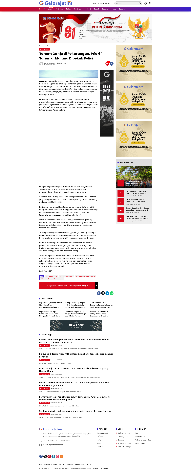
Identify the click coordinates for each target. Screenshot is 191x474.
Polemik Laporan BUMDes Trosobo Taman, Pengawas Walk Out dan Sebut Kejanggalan (137, 217)
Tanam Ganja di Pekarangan (52, 279)
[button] (140, 3)
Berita (99, 440)
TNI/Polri (100, 436)
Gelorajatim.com (124, 433)
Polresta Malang (68, 276)
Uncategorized (44, 49)
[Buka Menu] (150, 3)
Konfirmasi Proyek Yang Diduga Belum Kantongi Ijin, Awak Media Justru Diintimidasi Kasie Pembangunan (75, 314)
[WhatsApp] (112, 293)
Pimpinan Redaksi (49, 63)
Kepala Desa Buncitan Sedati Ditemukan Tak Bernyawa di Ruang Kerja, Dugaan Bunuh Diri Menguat (137, 209)
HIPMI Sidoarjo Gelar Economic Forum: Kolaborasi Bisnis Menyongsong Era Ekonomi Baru (101, 305)
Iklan (136, 433)
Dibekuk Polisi (52, 276)
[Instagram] (57, 456)
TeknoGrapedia (101, 468)
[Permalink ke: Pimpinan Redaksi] (41, 64)
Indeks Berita (140, 436)
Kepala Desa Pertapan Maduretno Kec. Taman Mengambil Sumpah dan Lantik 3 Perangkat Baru (49, 314)
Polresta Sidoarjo (124, 443)
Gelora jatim (123, 436)
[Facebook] (99, 293)
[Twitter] (103, 293)
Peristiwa (100, 447)
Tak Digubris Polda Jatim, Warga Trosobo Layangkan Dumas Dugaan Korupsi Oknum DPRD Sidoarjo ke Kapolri (137, 192)
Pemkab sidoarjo (124, 447)
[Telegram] (107, 293)
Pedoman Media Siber (143, 440)
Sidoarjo (121, 440)
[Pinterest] (49, 456)
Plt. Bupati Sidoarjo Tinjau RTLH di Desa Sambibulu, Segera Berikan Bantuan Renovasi (75, 305)
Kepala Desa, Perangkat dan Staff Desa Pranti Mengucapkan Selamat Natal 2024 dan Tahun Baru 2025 (50, 305)
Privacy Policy (140, 443)
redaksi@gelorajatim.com (53, 445)
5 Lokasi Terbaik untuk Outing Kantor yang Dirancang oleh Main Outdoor (99, 314)
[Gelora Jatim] (55, 3)
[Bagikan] (112, 64)
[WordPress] (53, 456)
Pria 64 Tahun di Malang (86, 276)
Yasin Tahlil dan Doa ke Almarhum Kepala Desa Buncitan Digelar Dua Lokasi (137, 201)
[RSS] (61, 456)
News (99, 443)
